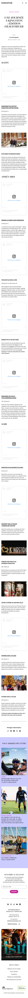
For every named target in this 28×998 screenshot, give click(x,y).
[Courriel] (20, 731)
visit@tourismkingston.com (14, 921)
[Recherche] (22, 3)
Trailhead (11, 346)
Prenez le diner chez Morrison (12, 220)
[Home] (6, 3)
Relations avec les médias (14, 969)
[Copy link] (8, 731)
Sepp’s (16, 345)
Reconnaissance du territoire (14, 979)
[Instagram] (11, 904)
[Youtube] (17, 904)
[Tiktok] (14, 904)
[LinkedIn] (14, 731)
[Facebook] (11, 731)
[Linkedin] (20, 904)
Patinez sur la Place (8, 656)
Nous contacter (14, 971)
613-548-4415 (14, 919)
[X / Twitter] (17, 731)
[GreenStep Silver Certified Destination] (22, 988)
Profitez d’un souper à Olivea (12, 467)
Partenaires (14, 974)
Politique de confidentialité (14, 977)
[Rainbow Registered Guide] (7, 988)
